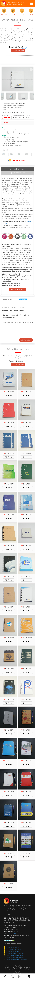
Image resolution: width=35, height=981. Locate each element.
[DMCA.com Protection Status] (9, 940)
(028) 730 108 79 (12, 933)
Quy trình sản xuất (17, 173)
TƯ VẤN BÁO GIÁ (18, 50)
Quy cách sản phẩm (17, 169)
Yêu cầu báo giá (18, 290)
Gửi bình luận (25, 340)
